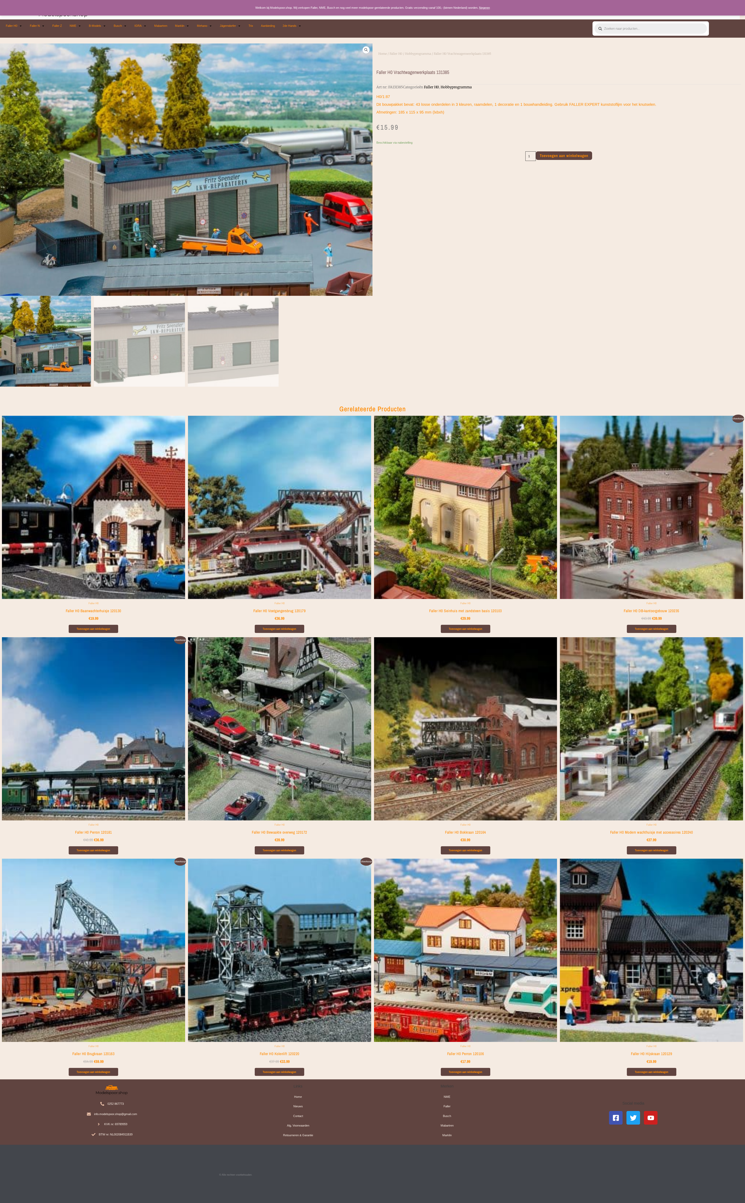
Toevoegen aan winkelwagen (564, 155)
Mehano (202, 25)
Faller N (35, 25)
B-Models (95, 25)
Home (382, 54)
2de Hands (289, 25)
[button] (366, 49)
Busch (118, 25)
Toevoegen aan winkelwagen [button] (93, 629)
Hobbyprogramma (418, 54)
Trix (251, 25)
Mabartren (160, 25)
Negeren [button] (484, 7)
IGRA (138, 25)
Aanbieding (268, 25)
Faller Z (57, 25)
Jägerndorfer (228, 25)
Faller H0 (11, 25)
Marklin (179, 25)
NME (73, 25)
